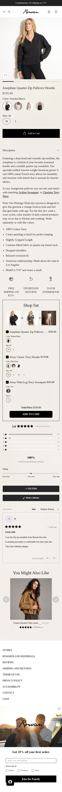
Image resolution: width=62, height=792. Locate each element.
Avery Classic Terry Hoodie (25, 357)
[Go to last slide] (6, 599)
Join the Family (31, 779)
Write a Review (33, 498)
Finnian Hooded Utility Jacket (25, 623)
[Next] (55, 537)
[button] (4, 12)
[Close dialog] (59, 708)
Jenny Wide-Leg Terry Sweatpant (28, 382)
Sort (34, 509)
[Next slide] (56, 599)
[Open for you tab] (10, 782)
